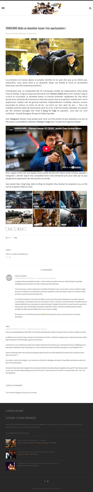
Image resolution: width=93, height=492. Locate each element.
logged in (18, 392)
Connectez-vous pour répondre (46, 278)
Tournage (45, 443)
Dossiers (25, 443)
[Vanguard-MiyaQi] (73, 199)
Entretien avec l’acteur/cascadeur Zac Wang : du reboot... (39, 463)
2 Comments (31, 33)
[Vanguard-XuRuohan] (19, 216)
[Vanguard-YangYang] (46, 218)
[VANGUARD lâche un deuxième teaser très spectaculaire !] (45, 58)
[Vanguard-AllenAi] (19, 199)
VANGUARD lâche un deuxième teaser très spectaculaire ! (36, 28)
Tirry (9, 238)
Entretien (31, 443)
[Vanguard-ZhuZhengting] (73, 218)
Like (11, 229)
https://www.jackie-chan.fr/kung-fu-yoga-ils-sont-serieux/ (24, 340)
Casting (20, 443)
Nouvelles (38, 443)
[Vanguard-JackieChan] (46, 199)
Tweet (21, 229)
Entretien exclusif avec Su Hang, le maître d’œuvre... (37, 452)
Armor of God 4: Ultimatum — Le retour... (32, 440)
